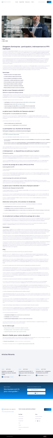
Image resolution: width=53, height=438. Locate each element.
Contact (20, 425)
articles (11, 134)
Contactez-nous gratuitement (9, 341)
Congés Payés (21, 420)
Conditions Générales (38, 416)
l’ (29, 102)
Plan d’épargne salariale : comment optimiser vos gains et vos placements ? (17, 329)
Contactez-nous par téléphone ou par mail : (34, 386)
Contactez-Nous (48, 409)
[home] (7, 2)
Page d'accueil (21, 416)
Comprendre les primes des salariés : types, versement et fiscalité (15, 331)
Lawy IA (20, 429)
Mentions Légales (38, 418)
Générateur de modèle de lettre (24, 427)
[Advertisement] (26, 9)
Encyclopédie (21, 418)
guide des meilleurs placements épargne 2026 (26, 343)
